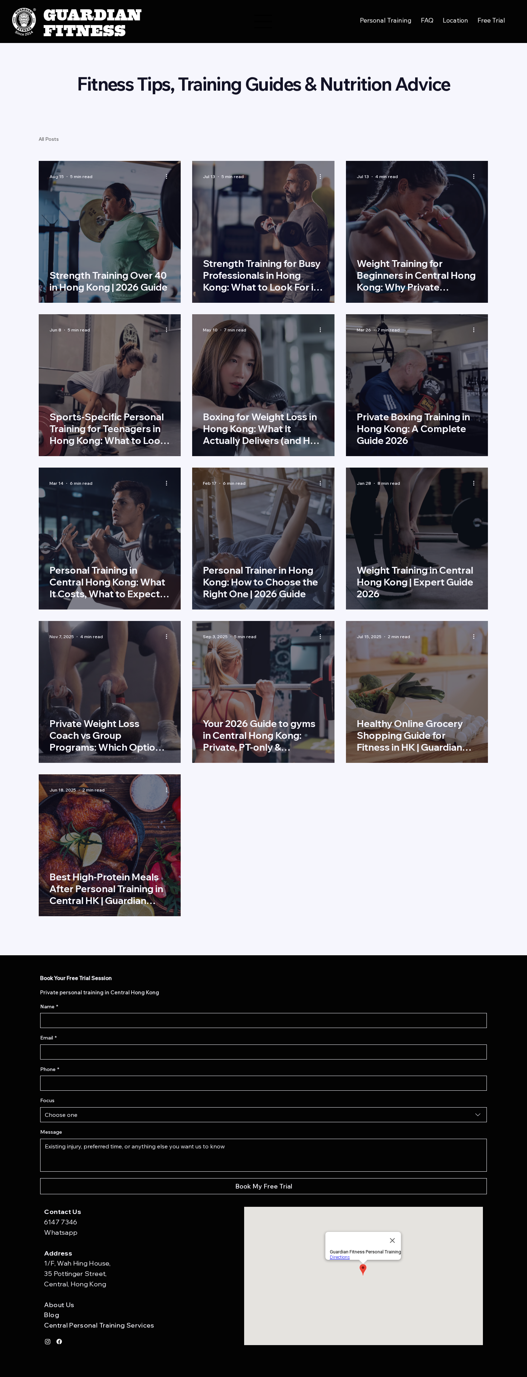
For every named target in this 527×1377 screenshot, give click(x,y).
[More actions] (169, 176)
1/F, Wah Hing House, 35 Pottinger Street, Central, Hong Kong (77, 1273)
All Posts (49, 139)
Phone (49, 1069)
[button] (491, 20)
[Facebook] (59, 1341)
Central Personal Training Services (99, 1325)
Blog (51, 1315)
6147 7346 (60, 1222)
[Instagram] (47, 1341)
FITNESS (84, 29)
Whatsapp (60, 1232)
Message (51, 1132)
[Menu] (263, 21)
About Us (59, 1305)
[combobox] (263, 1114)
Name (49, 1006)
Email (48, 1037)
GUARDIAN (92, 13)
